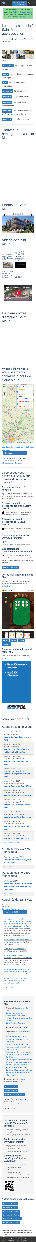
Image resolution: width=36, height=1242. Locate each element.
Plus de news (8, 987)
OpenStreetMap (25, 441)
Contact (32, 1240)
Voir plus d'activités (10, 867)
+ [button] (4, 394)
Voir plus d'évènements (11, 843)
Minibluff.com (6, 586)
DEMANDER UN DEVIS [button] (10, 567)
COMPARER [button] (7, 102)
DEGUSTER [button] (7, 97)
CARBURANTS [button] (7, 66)
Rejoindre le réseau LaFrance (14, 1094)
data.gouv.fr (19, 463)
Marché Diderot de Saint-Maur (17, 786)
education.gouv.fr (8, 463)
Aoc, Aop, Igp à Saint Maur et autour (18, 1052)
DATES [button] (5, 74)
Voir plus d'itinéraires (11, 894)
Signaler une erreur (11, 1090)
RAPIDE (13, 640)
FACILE (5, 640)
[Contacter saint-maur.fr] (33, 3)
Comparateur (11, 1240)
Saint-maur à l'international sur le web (19, 1070)
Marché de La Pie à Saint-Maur (17, 817)
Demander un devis (11, 1087)
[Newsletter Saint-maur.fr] (29, 3)
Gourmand (25, 1240)
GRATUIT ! (6, 644)
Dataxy (16, 458)
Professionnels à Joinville (11, 1211)
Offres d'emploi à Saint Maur (15, 1023)
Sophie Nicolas (18, 39)
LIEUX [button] (5, 82)
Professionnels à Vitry (10, 1204)
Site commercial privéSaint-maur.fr (19, 3)
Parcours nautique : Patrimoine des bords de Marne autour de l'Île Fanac (18, 887)
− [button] (4, 397)
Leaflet (18, 441)
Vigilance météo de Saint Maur (16, 1067)
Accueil (3, 1240)
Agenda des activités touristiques (17, 1036)
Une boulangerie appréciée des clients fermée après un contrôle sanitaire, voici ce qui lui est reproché (17, 971)
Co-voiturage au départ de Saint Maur (19, 1060)
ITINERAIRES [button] (7, 91)
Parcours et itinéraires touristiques (17, 1044)
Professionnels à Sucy (10, 1207)
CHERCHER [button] (7, 119)
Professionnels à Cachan (11, 1222)
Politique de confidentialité (22, 12)
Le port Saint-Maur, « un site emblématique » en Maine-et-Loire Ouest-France (18, 958)
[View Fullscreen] (4, 389)
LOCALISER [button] (7, 111)
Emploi (18, 1240)
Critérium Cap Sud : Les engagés (15, 949)
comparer (5, 658)
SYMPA (21, 640)
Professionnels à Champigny (12, 1219)
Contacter (22, 1079)
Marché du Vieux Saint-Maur (16, 838)
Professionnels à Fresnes (11, 1215)
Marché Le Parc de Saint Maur (17, 795)
